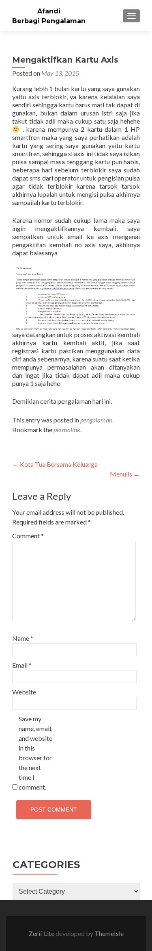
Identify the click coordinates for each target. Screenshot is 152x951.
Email (22, 665)
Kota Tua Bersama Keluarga (55, 464)
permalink (67, 429)
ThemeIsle (109, 933)
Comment (28, 536)
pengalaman (96, 420)
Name (22, 638)
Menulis (125, 474)
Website (24, 692)
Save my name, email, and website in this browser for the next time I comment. (35, 753)
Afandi (48, 11)
